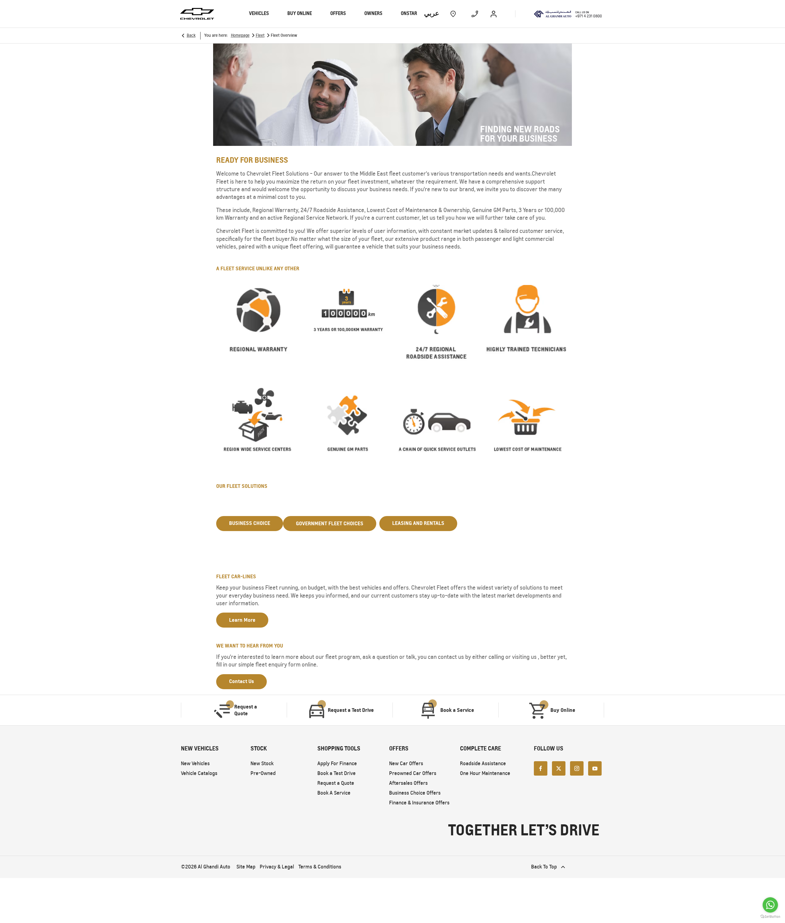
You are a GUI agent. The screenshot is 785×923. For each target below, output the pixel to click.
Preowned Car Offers (412, 773)
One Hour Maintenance (485, 773)
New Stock (262, 763)
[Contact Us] (474, 14)
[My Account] (493, 14)
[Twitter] (558, 768)
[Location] (453, 14)
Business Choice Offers (415, 793)
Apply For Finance (337, 763)
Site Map (245, 867)
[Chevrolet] (197, 14)
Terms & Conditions (319, 867)
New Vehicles (195, 763)
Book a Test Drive (336, 773)
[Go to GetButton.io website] (770, 917)
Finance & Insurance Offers (419, 803)
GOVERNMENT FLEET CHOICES (329, 523)
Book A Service (333, 793)
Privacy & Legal (277, 867)
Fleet (260, 35)
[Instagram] (577, 768)
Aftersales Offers (408, 783)
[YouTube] (595, 768)
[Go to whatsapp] (770, 905)
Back (191, 35)
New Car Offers (406, 763)
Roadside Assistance (483, 763)
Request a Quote (335, 783)
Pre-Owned (263, 773)
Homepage (240, 35)
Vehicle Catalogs (199, 773)
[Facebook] (540, 768)
